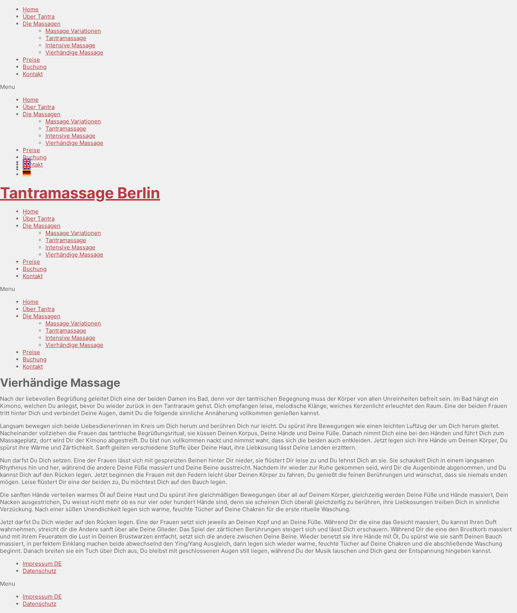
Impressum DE (42, 563)
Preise (31, 59)
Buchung (35, 66)
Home (31, 9)
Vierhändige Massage (74, 52)
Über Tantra (39, 16)
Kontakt (33, 74)
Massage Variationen (73, 30)
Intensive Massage (70, 45)
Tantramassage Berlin (80, 193)
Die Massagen (42, 23)
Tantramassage (65, 38)
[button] (258, 86)
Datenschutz (39, 570)
